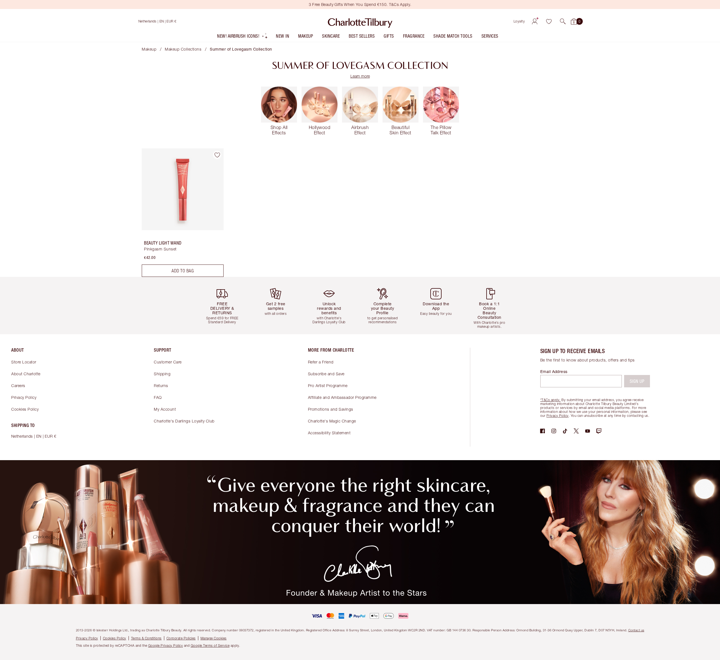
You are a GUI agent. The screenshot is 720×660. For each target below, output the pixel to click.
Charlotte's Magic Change (332, 421)
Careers (18, 385)
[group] (226, 305)
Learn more (360, 76)
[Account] (534, 21)
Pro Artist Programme (328, 385)
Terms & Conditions (146, 638)
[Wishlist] (548, 21)
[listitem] (242, 37)
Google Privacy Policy (165, 645)
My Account (165, 409)
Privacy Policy (23, 397)
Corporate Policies (181, 638)
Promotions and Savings (330, 409)
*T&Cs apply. (550, 400)
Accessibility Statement (329, 432)
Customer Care (168, 362)
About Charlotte (25, 373)
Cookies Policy (25, 409)
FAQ (158, 397)
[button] (563, 21)
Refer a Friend (321, 362)
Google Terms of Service (210, 645)
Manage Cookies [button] (214, 638)
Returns (161, 385)
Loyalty (519, 21)
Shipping (162, 373)
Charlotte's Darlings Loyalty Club (184, 421)
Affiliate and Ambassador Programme (342, 397)
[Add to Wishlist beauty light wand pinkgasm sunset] (217, 155)
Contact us (636, 630)
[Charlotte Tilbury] (360, 21)
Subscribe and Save (326, 373)
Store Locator (23, 362)
